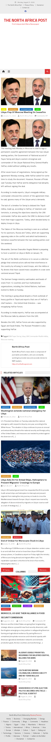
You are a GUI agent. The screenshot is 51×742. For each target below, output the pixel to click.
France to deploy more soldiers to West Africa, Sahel (8, 570)
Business (16, 606)
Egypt (16, 724)
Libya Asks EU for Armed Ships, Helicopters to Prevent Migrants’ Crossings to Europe (24, 481)
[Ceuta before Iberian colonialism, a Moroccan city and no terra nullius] (9, 673)
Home (8, 718)
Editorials (36, 733)
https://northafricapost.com (22, 364)
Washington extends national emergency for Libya (23, 412)
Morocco (17, 537)
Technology (7, 733)
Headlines (13, 109)
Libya (37, 109)
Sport (33, 730)
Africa (28, 727)
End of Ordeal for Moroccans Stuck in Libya (22, 540)
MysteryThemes (35, 715)
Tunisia (8, 727)
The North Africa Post (15, 5)
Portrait (25, 736)
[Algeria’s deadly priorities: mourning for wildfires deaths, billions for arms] (9, 655)
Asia (3, 109)
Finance (6, 721)
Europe (8, 730)
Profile (8, 736)
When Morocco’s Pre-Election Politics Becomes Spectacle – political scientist (33, 691)
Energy (42, 718)
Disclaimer (40, 5)
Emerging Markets (30, 718)
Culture (25, 730)
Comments (34, 721)
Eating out (41, 730)
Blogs (25, 721)
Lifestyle (17, 730)
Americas (5, 407)
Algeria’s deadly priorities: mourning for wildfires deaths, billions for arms (34, 655)
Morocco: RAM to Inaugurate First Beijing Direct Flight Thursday (45, 570)
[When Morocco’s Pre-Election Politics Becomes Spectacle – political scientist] (9, 690)
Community (16, 721)
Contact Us (25, 7)
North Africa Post (26, 115)
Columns (21, 571)
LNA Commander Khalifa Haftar (37, 336)
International (26, 109)
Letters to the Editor (39, 736)
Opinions (17, 733)
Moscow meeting (7, 339)
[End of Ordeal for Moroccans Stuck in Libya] (25, 522)
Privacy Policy (29, 5)
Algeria (8, 724)
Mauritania (32, 724)
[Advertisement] (25, 48)
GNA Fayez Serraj (15, 336)
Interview (16, 736)
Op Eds (45, 733)
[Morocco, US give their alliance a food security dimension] (25, 589)
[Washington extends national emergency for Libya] (25, 390)
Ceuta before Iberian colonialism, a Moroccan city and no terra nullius (33, 673)
